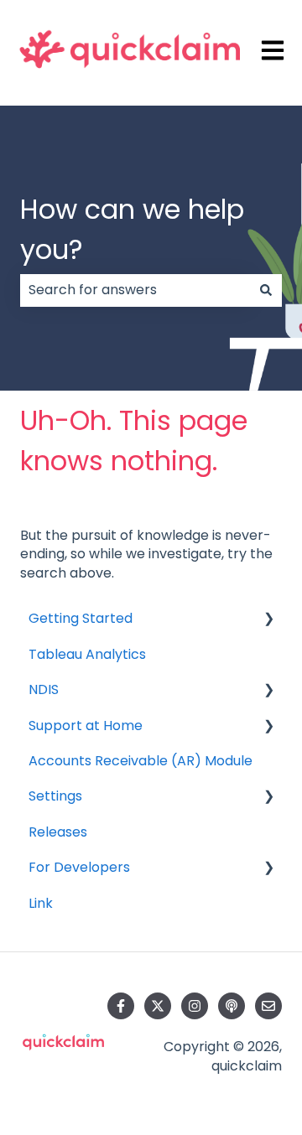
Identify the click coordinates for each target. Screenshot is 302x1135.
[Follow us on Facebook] (120, 1005)
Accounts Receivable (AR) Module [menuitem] (141, 760)
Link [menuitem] (41, 903)
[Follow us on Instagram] (194, 1005)
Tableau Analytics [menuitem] (87, 654)
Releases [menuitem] (58, 832)
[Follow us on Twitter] (157, 1005)
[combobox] (135, 290)
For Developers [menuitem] (79, 867)
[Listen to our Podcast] (231, 1005)
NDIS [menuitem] (44, 689)
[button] (268, 620)
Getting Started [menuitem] (81, 618)
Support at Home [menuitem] (86, 725)
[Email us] (268, 1005)
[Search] (266, 290)
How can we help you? (132, 229)
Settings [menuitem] (55, 796)
